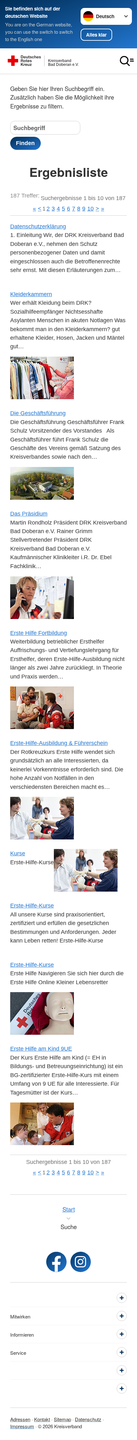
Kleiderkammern (31, 294)
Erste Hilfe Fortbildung (38, 633)
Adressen (20, 1419)
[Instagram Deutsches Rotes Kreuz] (80, 1262)
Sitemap (62, 1419)
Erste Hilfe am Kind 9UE (41, 1048)
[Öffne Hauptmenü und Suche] (126, 61)
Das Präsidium (28, 513)
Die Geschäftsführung (38, 413)
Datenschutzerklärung (38, 226)
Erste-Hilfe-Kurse (32, 905)
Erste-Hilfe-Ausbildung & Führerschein (59, 743)
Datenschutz (88, 1419)
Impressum (22, 1426)
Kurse (17, 853)
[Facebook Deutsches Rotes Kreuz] (56, 1262)
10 (90, 208)
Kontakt (42, 1419)
